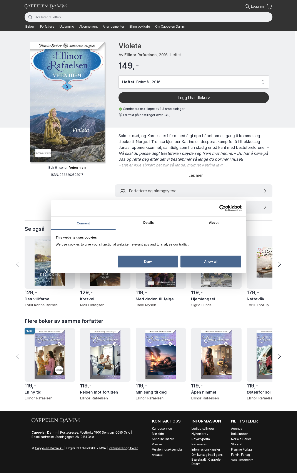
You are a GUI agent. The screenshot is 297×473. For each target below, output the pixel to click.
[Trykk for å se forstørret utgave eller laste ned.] (67, 102)
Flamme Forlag (241, 449)
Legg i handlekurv (194, 97)
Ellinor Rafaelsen (140, 54)
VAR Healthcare (242, 460)
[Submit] (30, 17)
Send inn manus (163, 439)
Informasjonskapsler (206, 449)
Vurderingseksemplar (167, 449)
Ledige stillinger (203, 428)
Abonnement (88, 26)
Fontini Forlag (240, 454)
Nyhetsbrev (200, 434)
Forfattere (47, 26)
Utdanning (67, 26)
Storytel (236, 444)
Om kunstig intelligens (207, 454)
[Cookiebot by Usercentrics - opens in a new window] (223, 208)
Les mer (195, 175)
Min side (158, 434)
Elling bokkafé (140, 26)
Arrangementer (113, 26)
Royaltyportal (201, 439)
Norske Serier (241, 439)
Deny (148, 261)
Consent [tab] (83, 223)
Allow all (210, 261)
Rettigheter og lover (123, 448)
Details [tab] (148, 222)
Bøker (29, 26)
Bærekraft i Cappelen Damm (207, 462)
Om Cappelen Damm (170, 26)
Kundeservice (162, 428)
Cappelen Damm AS (49, 448)
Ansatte (157, 454)
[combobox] (148, 17)
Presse (157, 444)
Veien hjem (77, 167)
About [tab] (214, 222)
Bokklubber (239, 434)
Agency (236, 428)
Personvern (200, 444)
